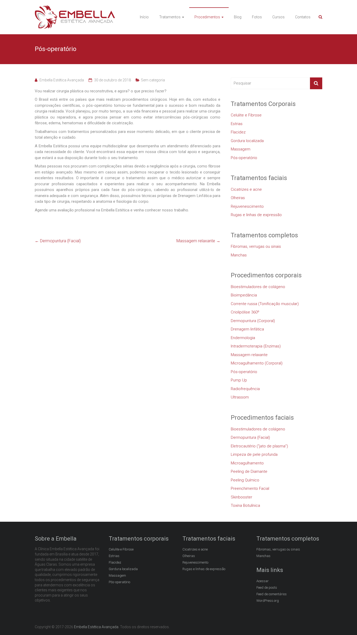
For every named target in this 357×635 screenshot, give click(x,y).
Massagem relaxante (198, 240)
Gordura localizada (247, 140)
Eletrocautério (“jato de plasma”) (259, 446)
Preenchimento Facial (250, 488)
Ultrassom (240, 397)
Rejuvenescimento (247, 206)
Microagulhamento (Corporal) (257, 363)
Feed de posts (266, 587)
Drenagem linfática (247, 329)
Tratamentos (170, 17)
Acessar (262, 581)
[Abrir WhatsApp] (344, 622)
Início (144, 17)
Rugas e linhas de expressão (256, 214)
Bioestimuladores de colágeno (258, 286)
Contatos (302, 17)
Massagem (240, 149)
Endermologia (243, 337)
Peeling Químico (245, 480)
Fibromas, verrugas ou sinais (256, 246)
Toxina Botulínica (245, 505)
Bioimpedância (244, 295)
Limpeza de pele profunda (254, 454)
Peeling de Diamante (249, 471)
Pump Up (239, 380)
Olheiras (238, 197)
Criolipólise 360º (245, 312)
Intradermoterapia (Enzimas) (256, 346)
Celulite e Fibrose (246, 115)
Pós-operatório (244, 157)
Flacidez (238, 132)
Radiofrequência (245, 388)
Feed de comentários (271, 594)
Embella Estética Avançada (61, 80)
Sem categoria (153, 80)
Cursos (278, 17)
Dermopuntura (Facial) (58, 240)
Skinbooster (241, 497)
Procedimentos (207, 17)
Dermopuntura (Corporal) (253, 320)
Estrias (237, 123)
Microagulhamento (247, 463)
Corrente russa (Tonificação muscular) (265, 303)
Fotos (257, 17)
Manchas (239, 255)
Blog (237, 17)
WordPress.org (267, 601)
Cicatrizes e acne (246, 189)
